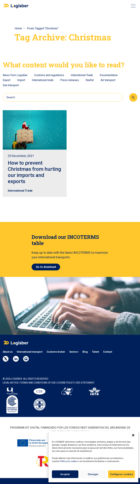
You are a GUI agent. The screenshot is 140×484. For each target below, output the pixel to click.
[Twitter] (6, 359)
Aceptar (65, 474)
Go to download (46, 267)
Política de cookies (69, 461)
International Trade (82, 75)
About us (8, 351)
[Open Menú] (133, 6)
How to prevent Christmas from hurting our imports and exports (34, 172)
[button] (133, 435)
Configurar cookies (121, 474)
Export (6, 80)
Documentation (109, 75)
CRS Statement (85, 382)
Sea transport (11, 85)
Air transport (108, 80)
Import (21, 80)
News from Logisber (15, 75)
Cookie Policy (66, 382)
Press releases (69, 80)
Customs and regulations (49, 75)
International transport (30, 351)
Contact (107, 351)
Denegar (93, 474)
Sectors (73, 351)
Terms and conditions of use (38, 382)
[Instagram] (26, 359)
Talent (95, 351)
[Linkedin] (16, 359)
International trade (42, 80)
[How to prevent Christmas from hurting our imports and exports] (35, 130)
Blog (85, 351)
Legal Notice (10, 382)
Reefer (90, 80)
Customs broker (56, 351)
